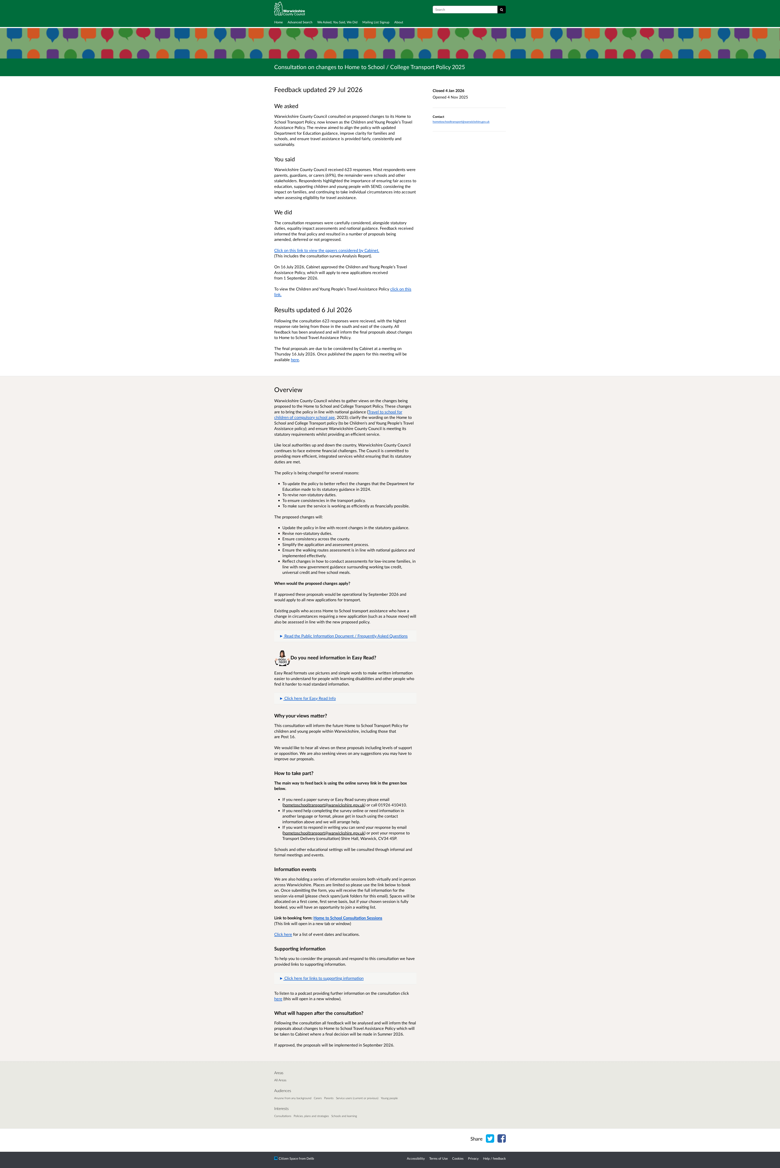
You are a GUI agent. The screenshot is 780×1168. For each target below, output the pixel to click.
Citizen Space (288, 1158)
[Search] (501, 9)
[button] (345, 636)
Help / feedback (494, 1158)
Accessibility (416, 1158)
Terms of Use (438, 1158)
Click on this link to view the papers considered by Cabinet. (326, 250)
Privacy (473, 1158)
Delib (310, 1158)
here (295, 359)
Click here (283, 934)
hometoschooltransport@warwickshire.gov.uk (461, 121)
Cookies (458, 1158)
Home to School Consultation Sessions (347, 917)
